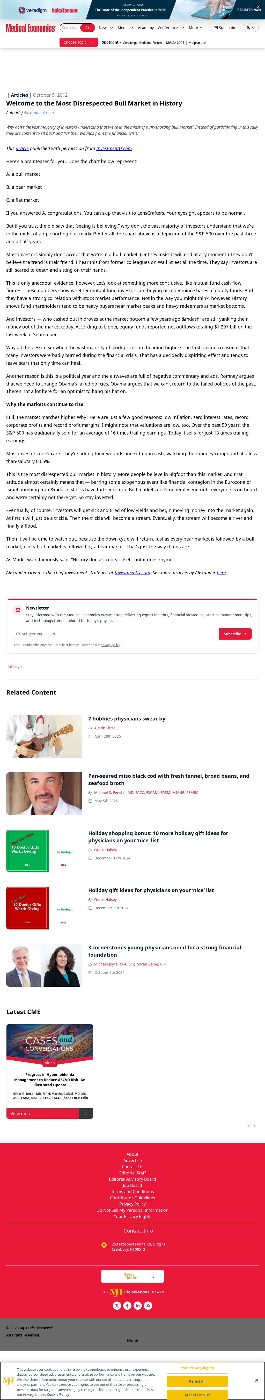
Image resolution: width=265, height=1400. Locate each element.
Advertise (132, 1160)
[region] (132, 1381)
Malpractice (197, 42)
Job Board (132, 1185)
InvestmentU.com (114, 148)
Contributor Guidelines (132, 1198)
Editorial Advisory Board (132, 1179)
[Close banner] (258, 6)
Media (123, 27)
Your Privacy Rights (132, 1216)
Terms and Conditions (132, 1191)
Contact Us (132, 1167)
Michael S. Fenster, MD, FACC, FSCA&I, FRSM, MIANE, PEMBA (146, 792)
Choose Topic (75, 42)
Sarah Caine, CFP (151, 964)
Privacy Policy (132, 1204)
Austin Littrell (105, 727)
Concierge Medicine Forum (142, 42)
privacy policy (110, 645)
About (132, 1154)
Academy (146, 27)
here (221, 572)
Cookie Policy (58, 1394)
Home (132, 1340)
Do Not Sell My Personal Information (132, 1210)
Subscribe (232, 633)
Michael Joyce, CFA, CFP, (114, 964)
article (22, 148)
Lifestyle (15, 666)
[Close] (256, 1380)
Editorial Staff (132, 1173)
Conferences (169, 27)
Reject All (197, 1381)
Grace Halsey (105, 849)
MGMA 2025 (175, 42)
